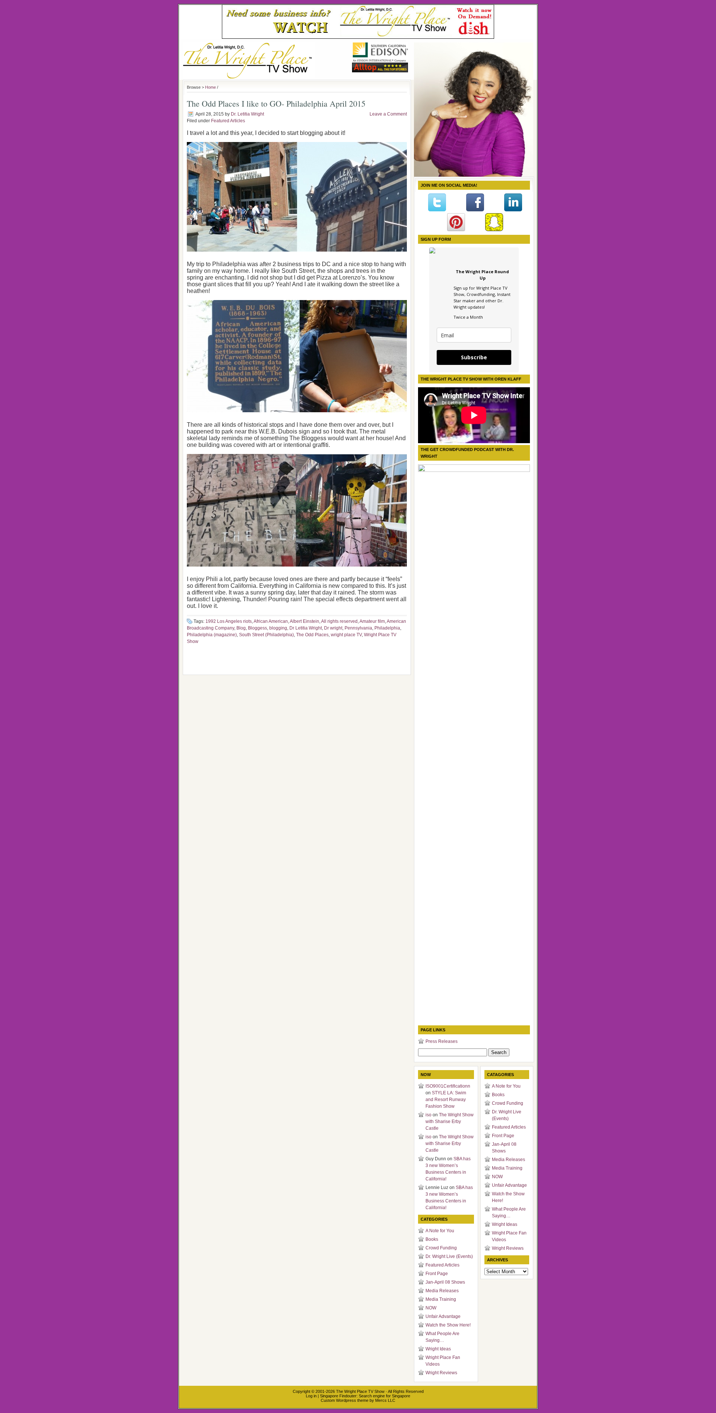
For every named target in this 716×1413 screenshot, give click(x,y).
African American (271, 621)
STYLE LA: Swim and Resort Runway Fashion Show (445, 1099)
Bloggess (257, 628)
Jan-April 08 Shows (445, 1282)
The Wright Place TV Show (360, 1391)
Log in (311, 1396)
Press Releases (441, 1041)
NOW (430, 1308)
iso (428, 1114)
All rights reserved (339, 621)
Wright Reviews (441, 1372)
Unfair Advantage (443, 1316)
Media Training (440, 1299)
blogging (278, 628)
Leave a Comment (388, 114)
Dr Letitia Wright (305, 628)
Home (210, 87)
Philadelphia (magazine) (212, 634)
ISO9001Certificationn (447, 1086)
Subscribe (474, 357)
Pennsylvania (358, 628)
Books (431, 1239)
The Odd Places (312, 634)
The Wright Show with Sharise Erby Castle (449, 1121)
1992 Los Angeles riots (228, 621)
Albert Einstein (304, 621)
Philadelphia (387, 628)
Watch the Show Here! (448, 1325)
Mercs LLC (385, 1400)
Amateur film (372, 621)
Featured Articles (228, 120)
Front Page (436, 1273)
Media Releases (442, 1290)
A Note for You (439, 1230)
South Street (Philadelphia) (266, 634)
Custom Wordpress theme (344, 1400)
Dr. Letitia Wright (247, 114)
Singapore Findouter (338, 1396)
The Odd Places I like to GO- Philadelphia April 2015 (276, 103)
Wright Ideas (438, 1349)
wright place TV (346, 634)
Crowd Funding (441, 1247)
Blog (241, 628)
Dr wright (333, 628)
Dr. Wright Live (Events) (449, 1256)
